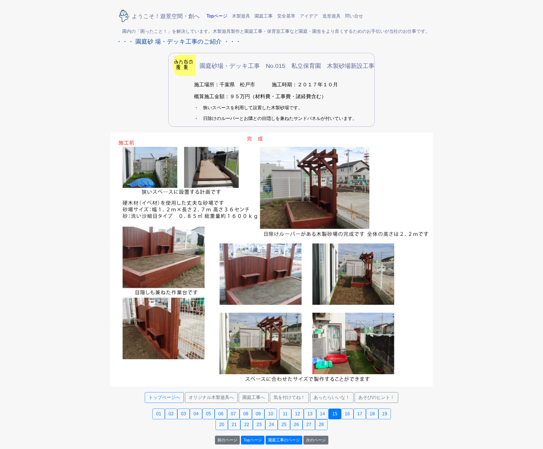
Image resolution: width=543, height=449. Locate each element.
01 (158, 413)
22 (246, 424)
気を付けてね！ (289, 397)
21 (234, 424)
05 (208, 413)
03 (183, 413)
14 (322, 413)
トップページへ (164, 397)
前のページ (227, 440)
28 (321, 424)
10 (270, 413)
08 (245, 413)
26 (296, 424)
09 (258, 413)
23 (259, 424)
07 (233, 413)
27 (308, 424)
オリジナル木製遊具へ (211, 397)
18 (372, 413)
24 (271, 424)
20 (221, 424)
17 (359, 413)
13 (310, 413)
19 (384, 413)
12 (297, 413)
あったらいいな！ (332, 397)
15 (334, 413)
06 (220, 413)
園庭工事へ (253, 397)
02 (171, 413)
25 (283, 424)
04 (196, 413)
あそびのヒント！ (376, 397)
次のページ (316, 440)
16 (347, 413)
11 (285, 413)
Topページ (253, 440)
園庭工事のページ (284, 440)
